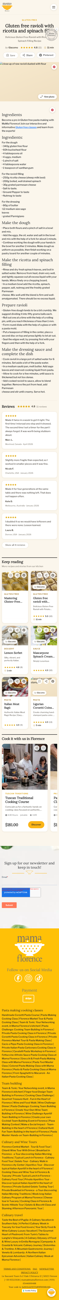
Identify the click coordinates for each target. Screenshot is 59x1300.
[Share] (17, 575)
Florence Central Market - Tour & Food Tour (26, 1146)
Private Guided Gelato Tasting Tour (33, 1186)
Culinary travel (12, 1215)
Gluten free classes (26, 127)
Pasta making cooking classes (22, 1010)
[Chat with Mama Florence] (51, 1292)
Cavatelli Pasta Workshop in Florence (34, 1051)
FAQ (35, 1269)
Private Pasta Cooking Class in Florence (24, 1033)
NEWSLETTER (46, 1269)
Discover (36, 824)
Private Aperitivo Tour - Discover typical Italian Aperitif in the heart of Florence (27, 1183)
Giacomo (13, 47)
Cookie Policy (30, 1291)
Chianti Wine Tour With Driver (18, 1150)
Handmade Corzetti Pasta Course (20, 1015)
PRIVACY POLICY (29, 1272)
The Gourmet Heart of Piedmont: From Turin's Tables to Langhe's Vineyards (27, 1234)
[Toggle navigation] (53, 7)
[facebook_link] (18, 978)
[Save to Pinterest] (54, 67)
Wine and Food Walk (24, 1102)
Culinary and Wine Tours (19, 1142)
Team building (12, 1083)
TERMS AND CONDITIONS (17, 1269)
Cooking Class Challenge (39, 1095)
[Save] (10, 575)
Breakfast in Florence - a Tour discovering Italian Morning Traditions (27, 1154)
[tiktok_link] (39, 978)
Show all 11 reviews (15, 545)
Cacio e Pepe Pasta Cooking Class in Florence (27, 1044)
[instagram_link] (28, 978)
